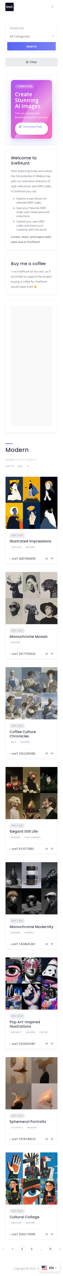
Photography (33, 837)
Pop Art (44, 1032)
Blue (13, 742)
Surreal (29, 932)
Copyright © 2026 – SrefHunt (31, 1268)
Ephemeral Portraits (28, 1121)
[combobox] (31, 36)
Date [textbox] (20, 466)
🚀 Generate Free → (30, 129)
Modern (30, 547)
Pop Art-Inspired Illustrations (25, 1024)
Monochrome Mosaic (29, 636)
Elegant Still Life (24, 831)
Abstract (16, 1032)
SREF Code (17, 535)
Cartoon (16, 547)
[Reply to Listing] (46, 559)
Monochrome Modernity (31, 926)
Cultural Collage (24, 1217)
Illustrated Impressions (30, 541)
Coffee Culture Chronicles (23, 734)
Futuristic (17, 1127)
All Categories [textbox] (20, 36)
